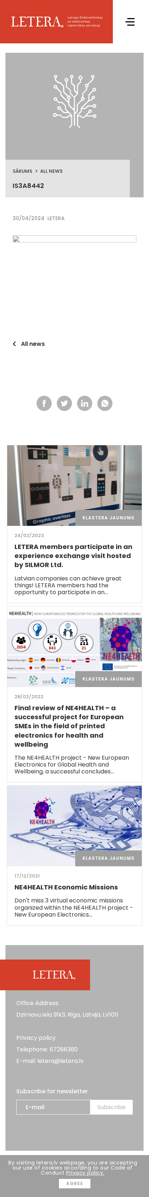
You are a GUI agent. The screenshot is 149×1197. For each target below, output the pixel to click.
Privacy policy (36, 1038)
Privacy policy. (85, 1172)
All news (51, 171)
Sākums (22, 171)
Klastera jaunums (108, 518)
